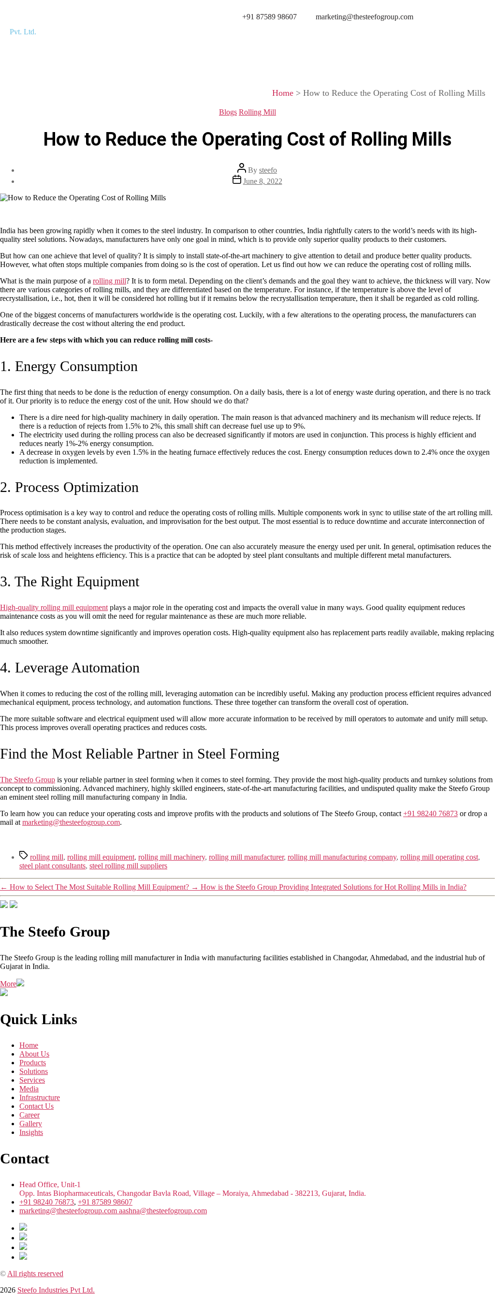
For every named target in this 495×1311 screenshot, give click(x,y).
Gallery (466, 57)
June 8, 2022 (262, 181)
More (8, 984)
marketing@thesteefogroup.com (69, 1211)
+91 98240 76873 (46, 1202)
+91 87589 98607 (105, 1202)
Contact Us (36, 1106)
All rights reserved (35, 1273)
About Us (192, 35)
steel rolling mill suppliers (128, 866)
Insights (406, 35)
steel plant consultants (52, 866)
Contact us (385, 57)
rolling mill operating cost (439, 857)
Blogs (228, 112)
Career (431, 57)
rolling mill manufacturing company (342, 857)
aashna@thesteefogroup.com (163, 1211)
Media (365, 35)
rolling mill (46, 857)
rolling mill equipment (100, 857)
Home (153, 35)
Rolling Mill (257, 112)
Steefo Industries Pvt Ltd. (56, 1290)
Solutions (287, 35)
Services (328, 35)
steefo (268, 170)
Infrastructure (457, 35)
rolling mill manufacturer (246, 857)
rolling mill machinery (171, 857)
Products (240, 35)
